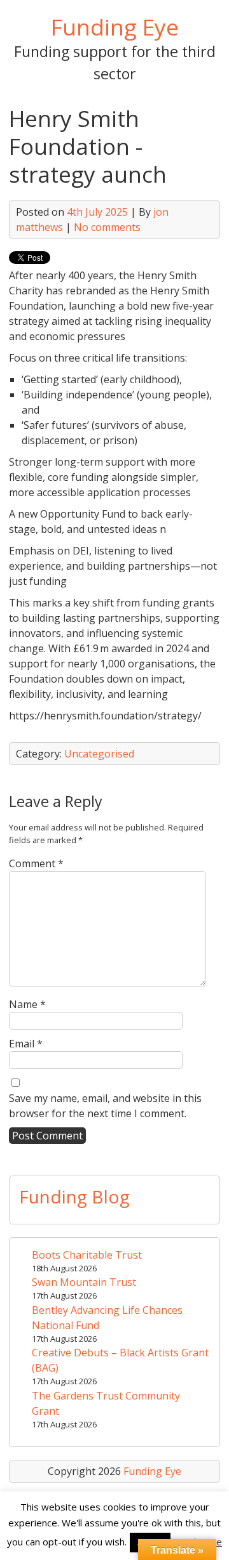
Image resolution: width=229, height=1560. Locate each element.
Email (26, 1044)
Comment (36, 863)
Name (27, 1004)
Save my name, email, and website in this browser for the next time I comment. (105, 1105)
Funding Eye (115, 26)
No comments (107, 227)
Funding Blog (74, 1196)
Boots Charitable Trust (87, 1255)
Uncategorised (99, 754)
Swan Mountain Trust (84, 1282)
